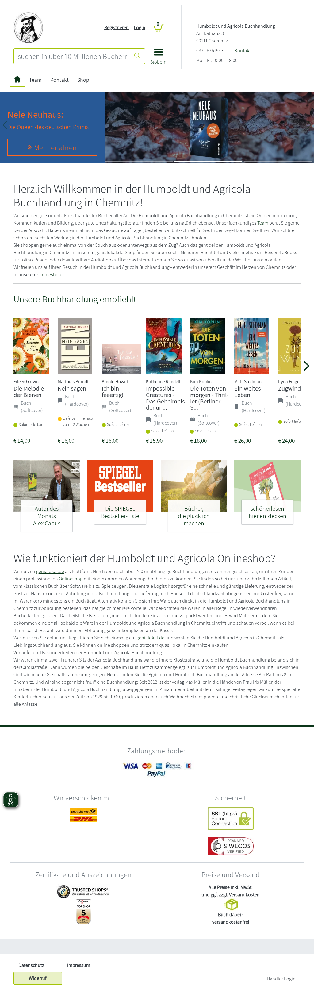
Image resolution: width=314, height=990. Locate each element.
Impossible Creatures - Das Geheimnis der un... (165, 397)
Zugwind (289, 388)
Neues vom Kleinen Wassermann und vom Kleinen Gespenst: (237, 116)
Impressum (78, 965)
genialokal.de (50, 571)
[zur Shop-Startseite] (28, 27)
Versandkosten (244, 894)
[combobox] (72, 56)
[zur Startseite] (17, 80)
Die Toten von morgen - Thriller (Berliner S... (209, 397)
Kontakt (243, 50)
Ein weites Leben (247, 391)
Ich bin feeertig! (113, 391)
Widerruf (38, 978)
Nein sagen (72, 388)
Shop (83, 79)
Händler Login (281, 979)
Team (35, 79)
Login (139, 27)
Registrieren (116, 27)
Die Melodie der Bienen (28, 391)
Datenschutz (31, 965)
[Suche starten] (137, 56)
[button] (158, 58)
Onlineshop (49, 274)
